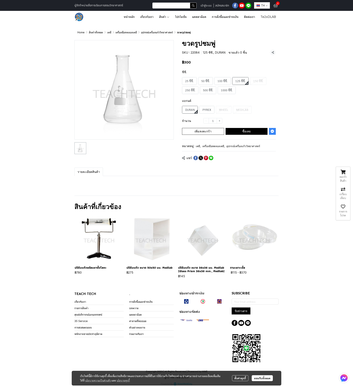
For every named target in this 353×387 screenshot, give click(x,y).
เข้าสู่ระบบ (206, 5)
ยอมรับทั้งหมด (262, 378)
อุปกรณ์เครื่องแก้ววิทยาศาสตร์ (157, 32)
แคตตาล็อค (135, 314)
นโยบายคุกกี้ (123, 380)
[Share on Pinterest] (206, 158)
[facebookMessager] (344, 378)
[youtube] (242, 5)
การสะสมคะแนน (83, 327)
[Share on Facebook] (195, 158)
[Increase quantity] (219, 120)
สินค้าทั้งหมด (96, 32)
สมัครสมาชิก (222, 5)
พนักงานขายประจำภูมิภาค (88, 333)
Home (81, 32)
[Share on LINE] (211, 158)
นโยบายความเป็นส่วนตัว (98, 380)
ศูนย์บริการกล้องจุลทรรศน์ (88, 314)
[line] (248, 5)
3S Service (81, 321)
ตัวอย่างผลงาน (137, 327)
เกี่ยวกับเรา (80, 301)
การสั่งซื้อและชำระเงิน (141, 301)
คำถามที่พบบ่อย (137, 321)
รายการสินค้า (81, 308)
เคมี (109, 32)
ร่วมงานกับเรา (136, 333)
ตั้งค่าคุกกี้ (240, 378)
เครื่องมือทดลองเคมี (126, 32)
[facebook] (235, 5)
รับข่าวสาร (241, 311)
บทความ (133, 308)
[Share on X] (201, 158)
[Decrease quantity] (206, 120)
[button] (174, 5)
